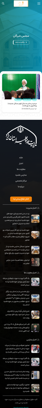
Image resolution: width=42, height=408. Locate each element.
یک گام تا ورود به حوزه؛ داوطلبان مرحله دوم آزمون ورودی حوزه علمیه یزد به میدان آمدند (16, 282)
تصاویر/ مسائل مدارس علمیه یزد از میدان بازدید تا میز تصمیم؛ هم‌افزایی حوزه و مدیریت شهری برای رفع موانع (16, 250)
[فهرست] (39, 3)
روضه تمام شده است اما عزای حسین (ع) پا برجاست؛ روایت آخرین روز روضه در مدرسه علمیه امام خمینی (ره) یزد (16, 375)
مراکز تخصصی (21, 181)
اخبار (21, 163)
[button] (3, 3)
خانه (21, 158)
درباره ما (21, 187)
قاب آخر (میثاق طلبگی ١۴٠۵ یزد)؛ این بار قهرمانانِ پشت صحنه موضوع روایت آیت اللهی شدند (16, 328)
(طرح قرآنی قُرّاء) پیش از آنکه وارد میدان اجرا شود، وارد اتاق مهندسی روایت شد (17, 314)
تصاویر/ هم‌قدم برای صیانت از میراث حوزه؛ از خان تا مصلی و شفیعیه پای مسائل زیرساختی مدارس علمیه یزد (17, 349)
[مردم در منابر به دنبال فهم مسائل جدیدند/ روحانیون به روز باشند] (21, 75)
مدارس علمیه (21, 175)
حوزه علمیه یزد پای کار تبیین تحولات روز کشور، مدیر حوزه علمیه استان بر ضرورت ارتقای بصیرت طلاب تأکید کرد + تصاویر (16, 235)
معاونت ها (21, 169)
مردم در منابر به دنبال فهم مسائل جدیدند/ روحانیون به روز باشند (22, 104)
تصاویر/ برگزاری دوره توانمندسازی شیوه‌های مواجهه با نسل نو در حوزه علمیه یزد (17, 388)
